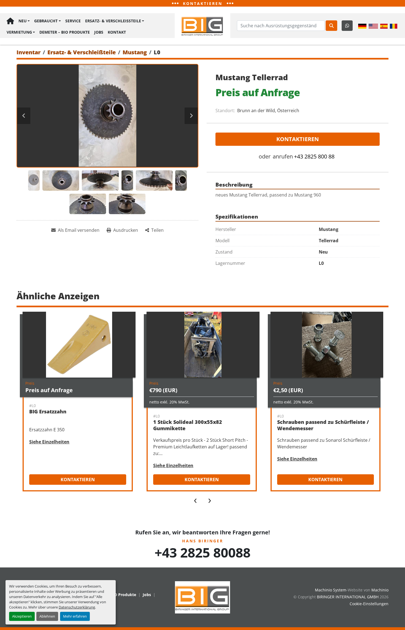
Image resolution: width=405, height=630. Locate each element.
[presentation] (195, 499)
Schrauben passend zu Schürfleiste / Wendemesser (323, 425)
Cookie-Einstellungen (369, 603)
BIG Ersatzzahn (47, 411)
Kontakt (117, 32)
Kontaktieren (297, 139)
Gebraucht (46, 20)
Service (73, 20)
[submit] (331, 25)
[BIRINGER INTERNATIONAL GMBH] (202, 596)
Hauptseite (10, 21)
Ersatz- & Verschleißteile (113, 20)
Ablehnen (47, 616)
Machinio (379, 590)
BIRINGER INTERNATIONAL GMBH (348, 596)
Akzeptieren (22, 616)
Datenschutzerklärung (77, 607)
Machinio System (330, 590)
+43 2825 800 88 (314, 156)
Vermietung (19, 32)
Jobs (98, 32)
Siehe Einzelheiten (49, 442)
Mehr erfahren (75, 616)
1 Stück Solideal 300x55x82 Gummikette (187, 425)
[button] (24, 21)
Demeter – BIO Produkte (64, 32)
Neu (22, 20)
